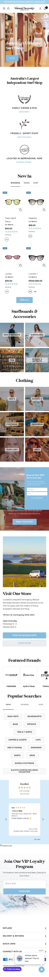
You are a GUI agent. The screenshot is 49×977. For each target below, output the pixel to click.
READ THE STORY (24, 522)
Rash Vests (13, 716)
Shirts (17, 755)
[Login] (40, 8)
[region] (24, 819)
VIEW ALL (24, 300)
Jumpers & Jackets (17, 740)
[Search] (8, 8)
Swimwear (36, 748)
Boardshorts (34, 716)
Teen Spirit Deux (10, 220)
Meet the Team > (24, 137)
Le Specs (9, 225)
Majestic (33, 218)
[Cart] (45, 8)
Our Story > (24, 112)
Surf (35, 183)
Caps (38, 740)
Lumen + (33, 274)
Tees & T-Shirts (24, 732)
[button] (12, 233)
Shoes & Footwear (24, 763)
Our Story (12, 58)
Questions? (39, 2)
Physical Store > (24, 162)
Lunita (8, 274)
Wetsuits (31, 724)
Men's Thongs (14, 748)
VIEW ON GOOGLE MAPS (24, 635)
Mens (27, 183)
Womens (15, 183)
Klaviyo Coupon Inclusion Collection (24, 771)
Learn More (24, 643)
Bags (15, 724)
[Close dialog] (47, 469)
